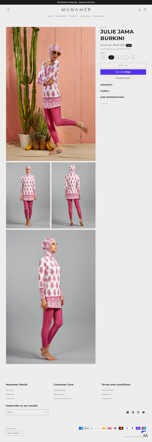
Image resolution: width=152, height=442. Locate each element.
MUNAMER (131, 436)
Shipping (112, 49)
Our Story (9, 390)
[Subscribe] (46, 412)
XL (133, 57)
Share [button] (105, 104)
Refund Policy (59, 394)
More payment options (123, 78)
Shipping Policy (60, 390)
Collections (10, 394)
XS (104, 57)
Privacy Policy (107, 398)
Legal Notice (106, 394)
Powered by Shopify (140, 436)
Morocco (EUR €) (13, 433)
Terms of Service (108, 390)
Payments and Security (62, 398)
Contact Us (10, 398)
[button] (8, 9)
